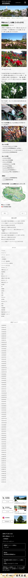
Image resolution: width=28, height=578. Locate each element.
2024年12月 (4, 367)
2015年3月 (3, 477)
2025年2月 (3, 363)
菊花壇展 (3, 309)
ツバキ (4, 179)
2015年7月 (3, 475)
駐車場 (2, 316)
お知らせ (3, 257)
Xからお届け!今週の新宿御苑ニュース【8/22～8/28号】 (13, 221)
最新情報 (8, 18)
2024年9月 (3, 374)
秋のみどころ (4, 301)
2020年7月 (3, 446)
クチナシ (5, 162)
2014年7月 (3, 479)
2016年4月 (3, 471)
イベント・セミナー (5, 254)
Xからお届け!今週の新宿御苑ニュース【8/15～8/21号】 (13, 235)
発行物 (2, 299)
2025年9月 (3, 348)
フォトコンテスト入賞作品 (7, 263)
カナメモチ (5, 160)
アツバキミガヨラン (7, 146)
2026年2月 (3, 338)
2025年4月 (3, 359)
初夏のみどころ (4, 269)
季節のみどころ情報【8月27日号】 (8, 227)
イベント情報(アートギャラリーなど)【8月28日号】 (12, 223)
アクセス (3, 250)
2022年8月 (3, 427)
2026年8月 (3, 325)
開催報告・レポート (5, 314)
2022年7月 (3, 429)
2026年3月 (3, 336)
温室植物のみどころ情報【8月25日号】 (9, 233)
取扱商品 (3, 271)
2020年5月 (3, 448)
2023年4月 (3, 410)
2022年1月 (3, 441)
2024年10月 (4, 371)
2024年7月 (3, 378)
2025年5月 (3, 357)
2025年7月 (3, 352)
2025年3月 (3, 361)
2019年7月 (3, 454)
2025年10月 (4, 346)
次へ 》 (23, 213)
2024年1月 (3, 391)
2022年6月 (3, 431)
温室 (2, 295)
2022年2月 (3, 439)
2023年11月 (3, 395)
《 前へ (4, 213)
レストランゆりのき (5, 265)
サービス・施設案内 (5, 261)
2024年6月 (3, 380)
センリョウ (5, 166)
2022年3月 (3, 437)
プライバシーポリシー (8, 541)
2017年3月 (3, 467)
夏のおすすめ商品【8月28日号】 (8, 225)
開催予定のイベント (5, 312)
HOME (4, 18)
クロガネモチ (6, 164)
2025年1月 (3, 365)
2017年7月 (3, 463)
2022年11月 (3, 420)
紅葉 (2, 303)
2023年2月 (3, 414)
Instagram (7, 521)
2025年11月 (3, 344)
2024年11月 (3, 369)
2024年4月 (3, 384)
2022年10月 (4, 422)
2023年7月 (3, 403)
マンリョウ (5, 170)
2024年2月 (3, 388)
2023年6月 (3, 405)
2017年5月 (3, 465)
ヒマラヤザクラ (6, 152)
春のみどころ (4, 280)
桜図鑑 (2, 288)
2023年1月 (3, 416)
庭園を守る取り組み (5, 278)
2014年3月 (3, 482)
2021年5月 (3, 443)
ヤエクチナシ (6, 171)
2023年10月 (4, 397)
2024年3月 (3, 386)
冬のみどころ (4, 267)
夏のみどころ (4, 276)
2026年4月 (3, 333)
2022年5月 (3, 433)
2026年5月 (3, 331)
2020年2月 (3, 452)
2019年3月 (3, 458)
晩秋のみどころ (4, 282)
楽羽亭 (2, 290)
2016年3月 (3, 473)
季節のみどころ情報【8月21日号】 (8, 237)
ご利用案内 (3, 259)
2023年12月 (4, 393)
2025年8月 (3, 350)
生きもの (3, 297)
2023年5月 (3, 408)
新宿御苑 (6, 3)
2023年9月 (3, 399)
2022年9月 (3, 424)
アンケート (3, 252)
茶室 (2, 305)
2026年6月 (3, 329)
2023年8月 (3, 401)
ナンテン (5, 168)
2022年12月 (4, 418)
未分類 (2, 284)
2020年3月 (3, 450)
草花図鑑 (3, 307)
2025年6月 (3, 355)
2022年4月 (3, 435)
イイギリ (5, 158)
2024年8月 (3, 376)
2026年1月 (3, 340)
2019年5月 (3, 456)
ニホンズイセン (6, 150)
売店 (2, 274)
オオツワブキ (6, 148)
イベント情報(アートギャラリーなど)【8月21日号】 (12, 241)
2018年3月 (3, 460)
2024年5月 (3, 382)
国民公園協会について (8, 536)
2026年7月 (3, 327)
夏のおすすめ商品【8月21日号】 (8, 239)
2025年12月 (4, 342)
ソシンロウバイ (6, 177)
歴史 (2, 293)
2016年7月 (3, 469)
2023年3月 (3, 412)
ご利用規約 (5, 538)
